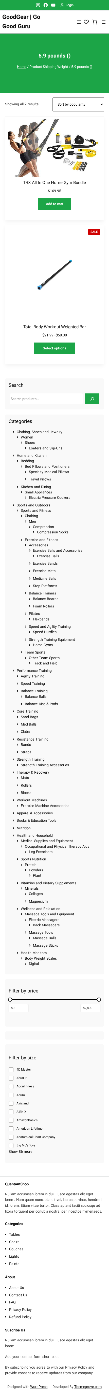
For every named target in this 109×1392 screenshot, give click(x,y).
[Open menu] (79, 22)
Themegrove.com (88, 1386)
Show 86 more (20, 1152)
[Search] (92, 398)
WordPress (38, 1386)
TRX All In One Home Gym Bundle (54, 182)
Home (21, 66)
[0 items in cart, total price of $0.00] (94, 22)
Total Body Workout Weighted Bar (54, 327)
